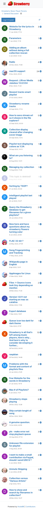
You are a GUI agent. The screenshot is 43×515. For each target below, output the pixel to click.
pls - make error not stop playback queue (20, 432)
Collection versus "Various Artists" (18, 479)
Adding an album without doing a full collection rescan (19, 50)
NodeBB (21, 507)
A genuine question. (19, 422)
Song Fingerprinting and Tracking (19, 251)
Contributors (30, 507)
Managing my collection (21, 167)
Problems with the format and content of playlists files (20, 366)
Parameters (15, 38)
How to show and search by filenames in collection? (21, 492)
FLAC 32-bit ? (16, 241)
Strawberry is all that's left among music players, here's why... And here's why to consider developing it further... (20, 339)
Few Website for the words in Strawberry (19, 379)
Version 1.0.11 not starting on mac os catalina (18, 299)
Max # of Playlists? (19, 390)
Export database (17, 311)
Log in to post (8, 20)
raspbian (13, 354)
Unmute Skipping (18, 469)
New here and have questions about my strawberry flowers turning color (19, 228)
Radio (12, 62)
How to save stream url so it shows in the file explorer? (21, 118)
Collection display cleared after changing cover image (21, 132)
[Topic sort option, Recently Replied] (40, 20)
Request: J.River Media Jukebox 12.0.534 (21, 81)
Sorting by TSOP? (18, 186)
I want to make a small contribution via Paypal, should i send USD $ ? (21, 457)
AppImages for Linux (19, 273)
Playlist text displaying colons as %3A (21, 145)
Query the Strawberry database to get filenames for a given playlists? (20, 211)
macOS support (17, 71)
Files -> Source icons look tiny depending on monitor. (21, 285)
